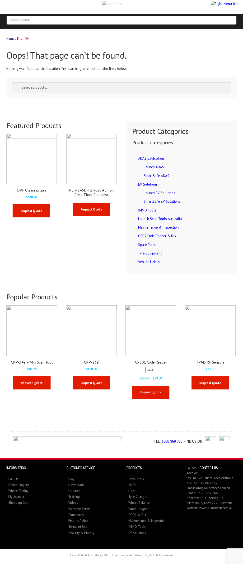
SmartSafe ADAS (156, 175)
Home (10, 39)
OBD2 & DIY (137, 515)
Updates (74, 491)
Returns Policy (78, 520)
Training (74, 496)
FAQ (71, 479)
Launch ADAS (154, 167)
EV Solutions (148, 184)
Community (76, 515)
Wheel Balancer (139, 502)
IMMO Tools (147, 210)
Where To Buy (18, 491)
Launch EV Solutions (159, 193)
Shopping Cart (18, 502)
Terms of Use (78, 526)
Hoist (132, 491)
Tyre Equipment (150, 253)
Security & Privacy (81, 533)
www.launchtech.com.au (216, 508)
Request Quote (31, 211)
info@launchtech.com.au (213, 488)
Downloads (76, 485)
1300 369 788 (172, 441)
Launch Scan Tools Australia (160, 218)
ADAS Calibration (151, 158)
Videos (73, 502)
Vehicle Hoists (149, 261)
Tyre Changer (138, 496)
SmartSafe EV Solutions (162, 201)
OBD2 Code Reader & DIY (157, 236)
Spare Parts (147, 244)
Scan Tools (136, 479)
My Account (16, 496)
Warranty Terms (79, 509)
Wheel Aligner (138, 509)
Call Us (13, 479)
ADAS (132, 485)
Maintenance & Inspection (158, 227)
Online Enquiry (18, 485)
